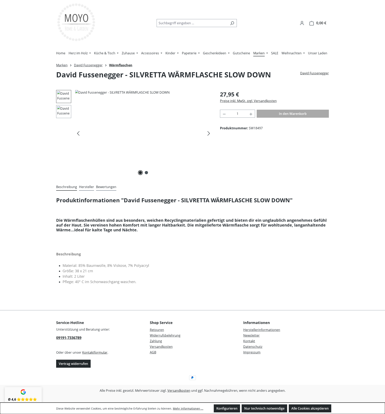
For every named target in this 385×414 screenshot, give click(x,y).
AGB (153, 352)
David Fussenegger (314, 73)
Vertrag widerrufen (73, 363)
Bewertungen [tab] (106, 187)
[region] (134, 133)
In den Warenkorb (293, 113)
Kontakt (249, 341)
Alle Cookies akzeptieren (310, 408)
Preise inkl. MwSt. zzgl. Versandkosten (248, 101)
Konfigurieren (226, 408)
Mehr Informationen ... (188, 408)
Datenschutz (252, 346)
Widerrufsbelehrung (165, 335)
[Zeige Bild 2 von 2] (146, 172)
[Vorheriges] (78, 133)
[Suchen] (232, 23)
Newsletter (251, 335)
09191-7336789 (68, 337)
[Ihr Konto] (302, 23)
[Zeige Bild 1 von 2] (140, 172)
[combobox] (192, 23)
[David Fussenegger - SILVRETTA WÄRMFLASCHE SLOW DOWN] (143, 133)
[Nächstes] (209, 133)
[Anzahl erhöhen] (251, 114)
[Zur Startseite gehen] (76, 22)
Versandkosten (161, 346)
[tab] (66, 187)
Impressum (251, 352)
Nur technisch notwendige (264, 408)
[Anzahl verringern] (224, 114)
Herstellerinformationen (261, 330)
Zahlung (156, 341)
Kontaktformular (94, 352)
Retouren (157, 330)
